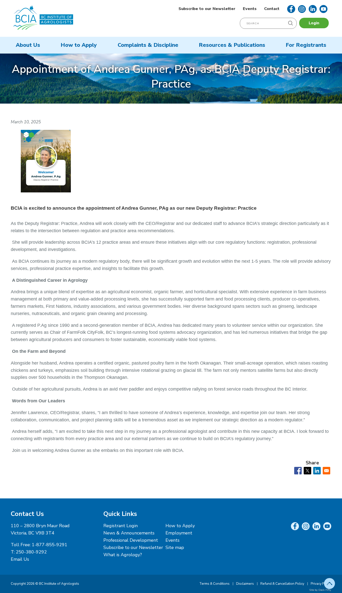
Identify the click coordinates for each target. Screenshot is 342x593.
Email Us (20, 559)
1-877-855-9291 (49, 545)
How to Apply (79, 45)
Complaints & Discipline (148, 45)
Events (250, 9)
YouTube (323, 9)
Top (329, 583)
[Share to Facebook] (298, 470)
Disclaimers (245, 583)
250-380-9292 (31, 552)
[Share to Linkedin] (317, 470)
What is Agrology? (122, 555)
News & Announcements (128, 533)
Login (314, 23)
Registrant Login (120, 526)
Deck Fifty (324, 590)
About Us (28, 45)
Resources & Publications (232, 45)
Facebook (291, 9)
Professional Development (130, 540)
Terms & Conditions (214, 583)
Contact (271, 9)
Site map (174, 547)
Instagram (302, 9)
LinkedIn (313, 9)
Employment (178, 533)
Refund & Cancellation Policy (282, 583)
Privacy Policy (321, 583)
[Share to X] (307, 470)
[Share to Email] (326, 470)
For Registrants (306, 45)
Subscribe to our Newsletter (207, 9)
